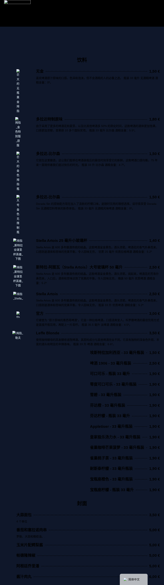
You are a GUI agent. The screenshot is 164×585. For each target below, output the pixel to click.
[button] (5, 41)
